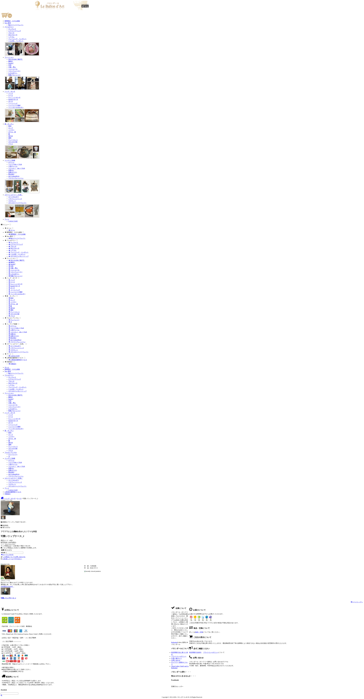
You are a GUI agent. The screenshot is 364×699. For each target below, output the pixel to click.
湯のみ (10, 136)
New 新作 (8, 23)
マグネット (12, 201)
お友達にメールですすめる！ (12, 559)
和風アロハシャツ (14, 75)
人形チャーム (12, 166)
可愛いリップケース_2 (8, 598)
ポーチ (10, 101)
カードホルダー (13, 197)
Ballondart (174, 642)
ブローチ (11, 33)
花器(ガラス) (12, 172)
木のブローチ (12, 35)
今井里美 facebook (7, 586)
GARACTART (13, 221)
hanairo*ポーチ (13, 99)
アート (7, 219)
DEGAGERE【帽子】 (15, 59)
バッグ (10, 93)
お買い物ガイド (176, 658)
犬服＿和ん (12, 67)
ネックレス (12, 29)
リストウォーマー (14, 71)
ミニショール (12, 69)
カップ (10, 128)
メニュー (6, 224)
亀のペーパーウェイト (16, 25)
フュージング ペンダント (17, 39)
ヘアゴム (11, 37)
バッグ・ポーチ (10, 91)
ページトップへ (357, 602)
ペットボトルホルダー (16, 107)
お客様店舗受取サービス (15, 358)
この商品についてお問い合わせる (14, 557)
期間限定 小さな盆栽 (12, 21)
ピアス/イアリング (14, 31)
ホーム (9, 228)
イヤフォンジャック (15, 199)
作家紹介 (10, 362)
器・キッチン (9, 124)
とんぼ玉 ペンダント (16, 41)
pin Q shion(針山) (13, 176)
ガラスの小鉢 (12, 142)
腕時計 (10, 61)
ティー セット (13, 140)
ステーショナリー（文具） (14, 195)
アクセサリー (9, 27)
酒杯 (9, 138)
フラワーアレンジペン (16, 178)
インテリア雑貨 (10, 160)
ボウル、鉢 (12, 132)
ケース (10, 95)
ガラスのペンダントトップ (19, 256)
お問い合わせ (175, 660)
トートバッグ (12, 103)
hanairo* (11, 63)
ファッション (9, 57)
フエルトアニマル (13, 318)
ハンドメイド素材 (14, 105)
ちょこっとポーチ (14, 97)
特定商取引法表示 (195, 652)
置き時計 (11, 174)
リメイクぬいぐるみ (15, 164)
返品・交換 (199, 632)
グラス (10, 144)
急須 (9, 126)
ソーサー (11, 130)
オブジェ (11, 162)
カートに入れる (7, 554)
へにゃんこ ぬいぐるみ (16, 168)
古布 (9, 65)
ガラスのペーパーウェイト (17, 203)
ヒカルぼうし (12, 73)
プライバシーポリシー (210, 652)
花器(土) (11, 170)
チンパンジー (14, 320)
